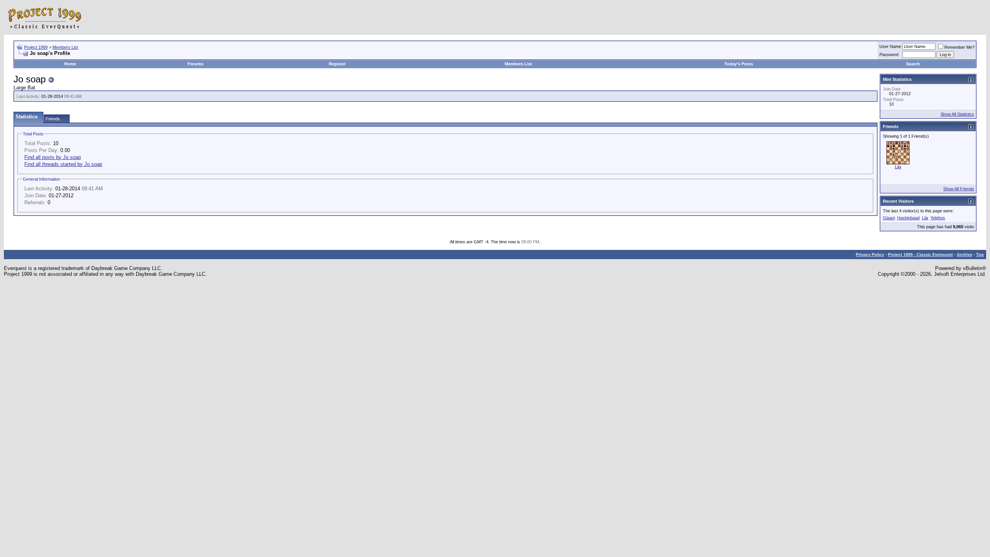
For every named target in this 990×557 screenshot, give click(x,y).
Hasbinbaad (908, 217)
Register (337, 64)
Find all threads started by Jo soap (63, 164)
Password (888, 54)
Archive (964, 254)
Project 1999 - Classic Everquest (920, 254)
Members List (65, 47)
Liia (898, 166)
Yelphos (937, 217)
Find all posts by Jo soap (52, 157)
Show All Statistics (957, 114)
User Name (890, 46)
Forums (195, 64)
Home (70, 64)
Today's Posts (738, 64)
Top (980, 254)
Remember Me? (959, 47)
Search (913, 64)
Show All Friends (958, 188)
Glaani (889, 217)
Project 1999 (36, 47)
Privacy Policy (870, 254)
